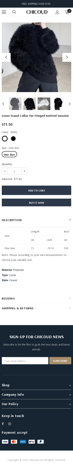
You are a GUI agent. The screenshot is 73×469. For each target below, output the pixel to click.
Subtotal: (7, 179)
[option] (36, 57)
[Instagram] (11, 424)
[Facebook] (5, 424)
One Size (9, 154)
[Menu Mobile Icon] (4, 12)
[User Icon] (57, 12)
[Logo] (37, 12)
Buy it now (36, 202)
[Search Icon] (17, 12)
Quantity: (7, 164)
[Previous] (6, 57)
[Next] (66, 57)
